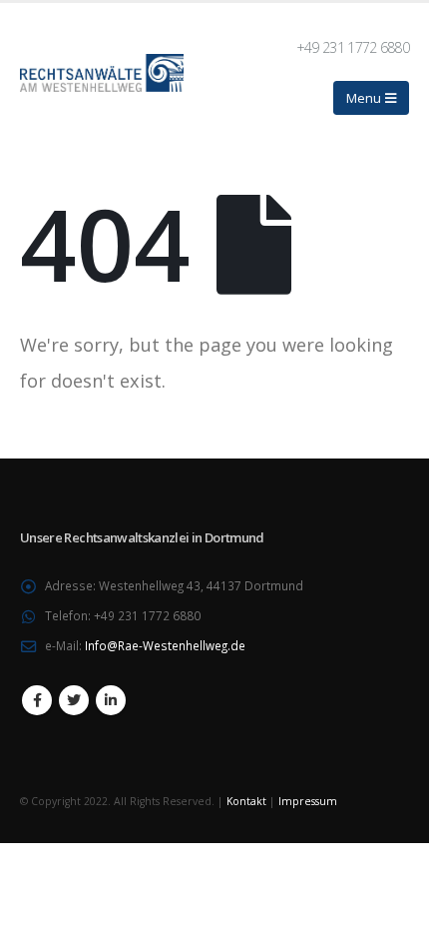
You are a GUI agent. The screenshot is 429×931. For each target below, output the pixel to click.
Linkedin (111, 700)
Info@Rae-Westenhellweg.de (165, 645)
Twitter (74, 700)
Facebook (37, 700)
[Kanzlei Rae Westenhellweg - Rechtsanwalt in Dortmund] (102, 73)
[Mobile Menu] (371, 98)
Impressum (307, 801)
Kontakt (246, 801)
